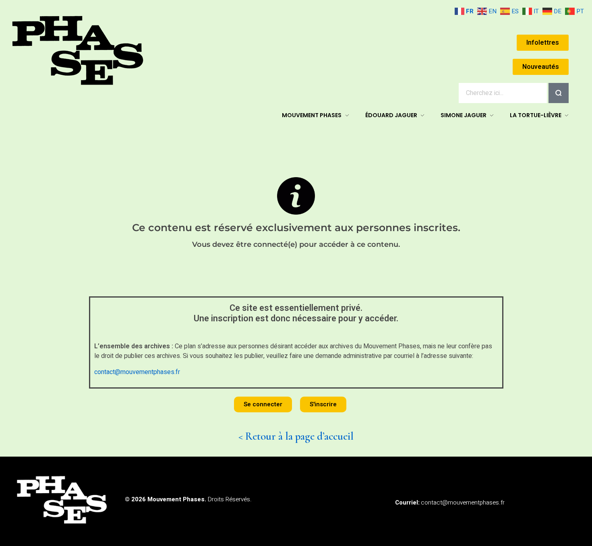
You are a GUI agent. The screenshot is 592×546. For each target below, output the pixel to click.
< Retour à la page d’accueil (296, 436)
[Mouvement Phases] (78, 50)
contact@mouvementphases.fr (137, 372)
